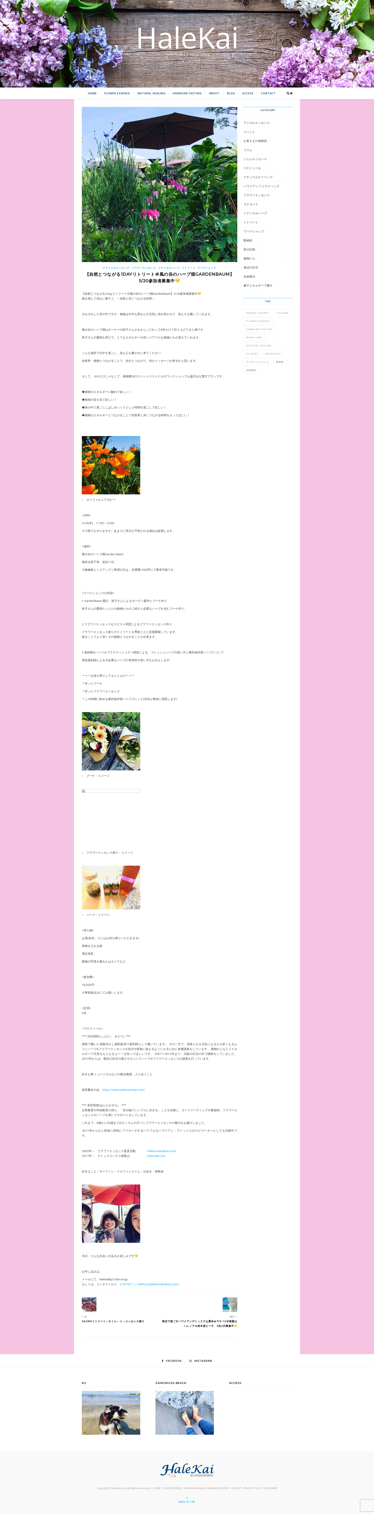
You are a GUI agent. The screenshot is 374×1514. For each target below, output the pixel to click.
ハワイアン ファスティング (261, 186)
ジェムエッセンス (255, 159)
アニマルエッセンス (256, 123)
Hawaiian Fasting (259, 329)
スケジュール (252, 168)
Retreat (252, 353)
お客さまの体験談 (255, 141)
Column (282, 312)
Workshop (273, 353)
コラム (247, 150)
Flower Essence (258, 321)
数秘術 (247, 240)
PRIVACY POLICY (252, 1488)
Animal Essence (257, 312)
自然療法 (249, 276)
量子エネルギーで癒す (258, 285)
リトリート (188, 267)
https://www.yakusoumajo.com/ (123, 1090)
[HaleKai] (187, 1470)
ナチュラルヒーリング (116, 267)
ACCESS (247, 93)
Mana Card (254, 337)
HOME (92, 93)
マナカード (250, 204)
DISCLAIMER (270, 1488)
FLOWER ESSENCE (117, 93)
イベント (249, 132)
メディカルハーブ (169, 267)
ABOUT (214, 93)
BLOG (231, 93)
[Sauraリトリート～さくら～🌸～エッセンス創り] (89, 1304)
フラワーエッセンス (144, 267)
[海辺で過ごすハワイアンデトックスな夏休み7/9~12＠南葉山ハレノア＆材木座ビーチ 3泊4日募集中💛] (230, 1304)
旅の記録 (249, 249)
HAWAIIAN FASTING (187, 93)
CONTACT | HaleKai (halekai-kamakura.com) (149, 1284)
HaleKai (187, 37)
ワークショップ (207, 267)
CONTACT (268, 93)
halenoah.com (156, 1156)
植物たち (249, 258)
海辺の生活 (250, 267)
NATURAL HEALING (151, 93)
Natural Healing (259, 345)
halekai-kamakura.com (161, 1151)
